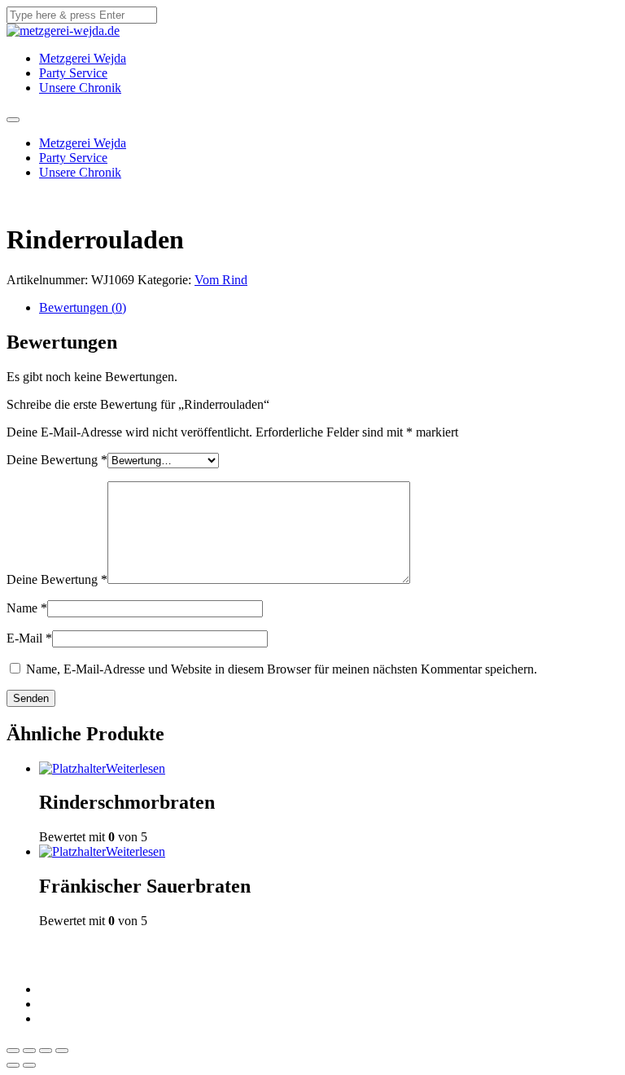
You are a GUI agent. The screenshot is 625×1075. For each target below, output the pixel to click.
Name (27, 608)
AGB (53, 1004)
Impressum (67, 989)
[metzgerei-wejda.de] (63, 30)
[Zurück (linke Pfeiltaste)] (13, 1065)
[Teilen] (29, 1050)
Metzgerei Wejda (82, 58)
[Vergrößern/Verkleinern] (61, 1050)
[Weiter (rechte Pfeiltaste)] (29, 1065)
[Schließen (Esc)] (13, 1050)
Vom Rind (220, 280)
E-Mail (29, 638)
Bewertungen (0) (82, 307)
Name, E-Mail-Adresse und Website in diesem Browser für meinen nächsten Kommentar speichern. (281, 669)
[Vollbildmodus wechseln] (45, 1050)
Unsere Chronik (80, 87)
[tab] (328, 308)
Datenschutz (71, 1018)
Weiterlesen (135, 768)
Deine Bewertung (57, 460)
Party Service (73, 73)
